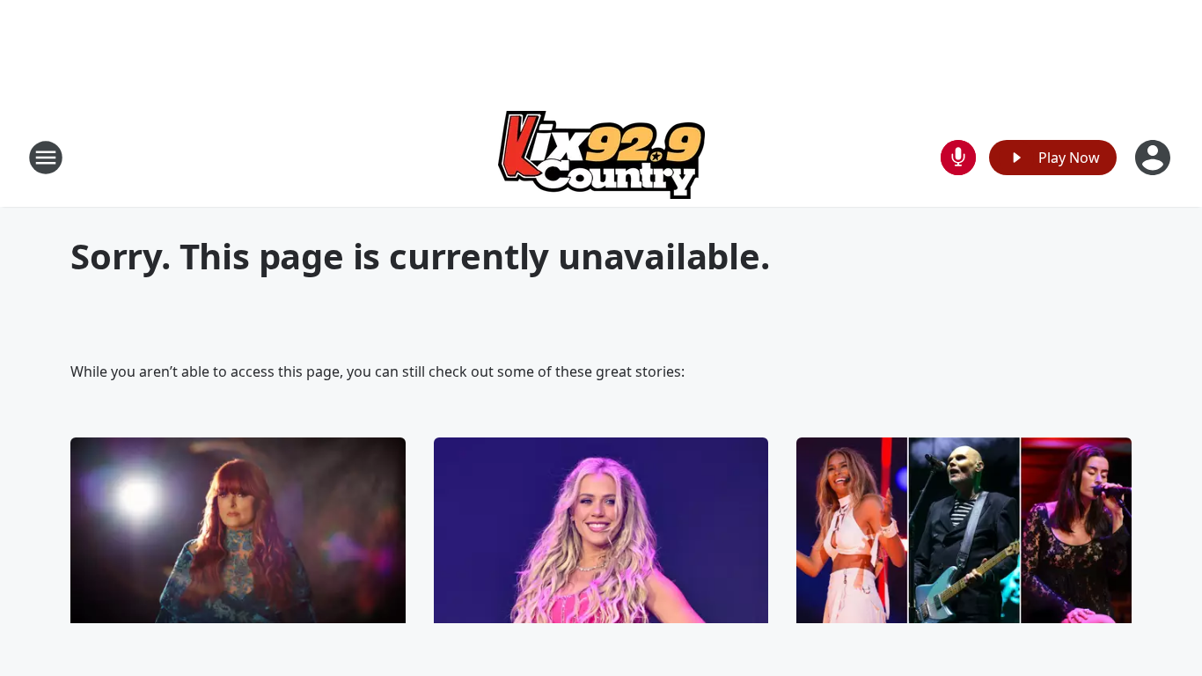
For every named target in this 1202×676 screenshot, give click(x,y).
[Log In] (1154, 157)
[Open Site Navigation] (45, 157)
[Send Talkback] (958, 157)
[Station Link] (601, 157)
